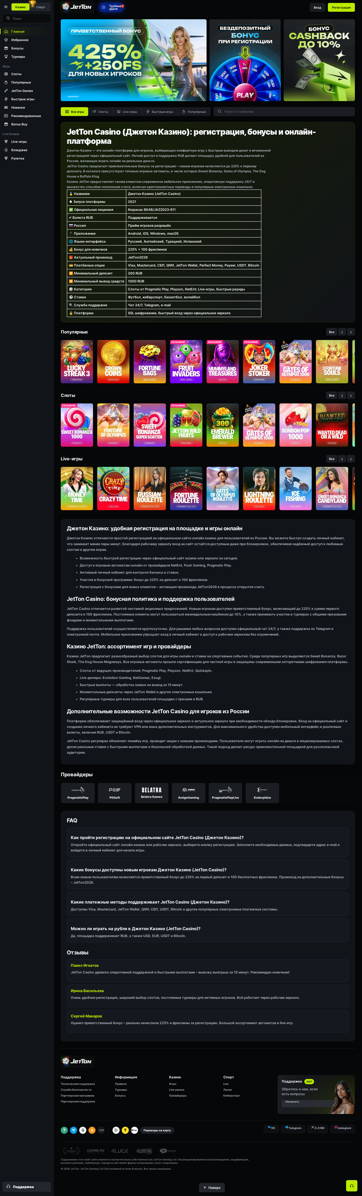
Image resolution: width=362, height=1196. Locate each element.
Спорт (40, 7)
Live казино (176, 1089)
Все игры (77, 111)
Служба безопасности (76, 1089)
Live (226, 1083)
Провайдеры (177, 1095)
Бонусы (120, 1095)
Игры (172, 1083)
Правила (121, 1083)
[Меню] (5, 7)
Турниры (121, 1089)
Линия (227, 1089)
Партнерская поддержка (78, 1101)
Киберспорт (231, 1095)
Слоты (103, 111)
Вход (317, 7)
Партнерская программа (77, 1095)
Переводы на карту (157, 1130)
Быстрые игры (162, 111)
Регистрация (341, 7)
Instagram (344, 1128)
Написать (292, 1101)
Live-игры (130, 111)
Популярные (197, 111)
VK (273, 1128)
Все (331, 332)
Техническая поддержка (78, 1083)
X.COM (319, 1128)
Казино (20, 7)
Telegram (294, 1128)
